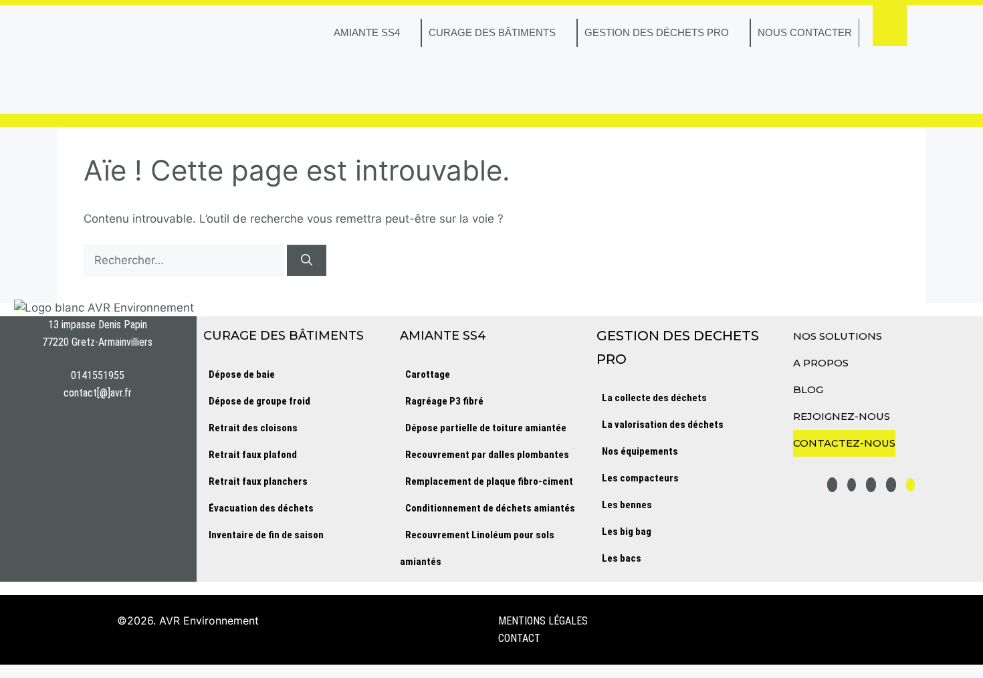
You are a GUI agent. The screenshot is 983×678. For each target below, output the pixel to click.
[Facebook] (891, 484)
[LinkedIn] (832, 484)
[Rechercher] (306, 261)
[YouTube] (851, 484)
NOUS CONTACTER (805, 32)
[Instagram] (871, 484)
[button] (890, 25)
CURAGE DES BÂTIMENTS (492, 32)
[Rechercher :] (185, 260)
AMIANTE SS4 (367, 32)
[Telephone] (910, 484)
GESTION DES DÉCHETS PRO (656, 32)
